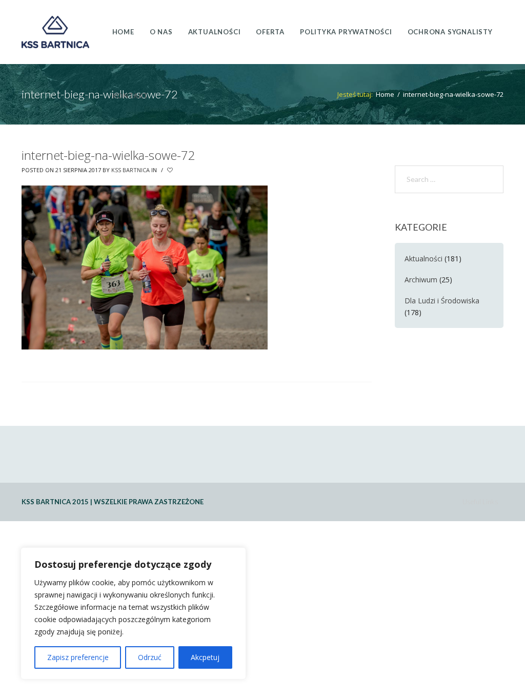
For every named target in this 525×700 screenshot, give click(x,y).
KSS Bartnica (130, 170)
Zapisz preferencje (78, 657)
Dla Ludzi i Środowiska (442, 300)
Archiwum (421, 279)
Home (385, 94)
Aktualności (423, 258)
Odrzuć (149, 657)
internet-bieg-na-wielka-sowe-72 (108, 155)
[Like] (170, 170)
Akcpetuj (205, 657)
